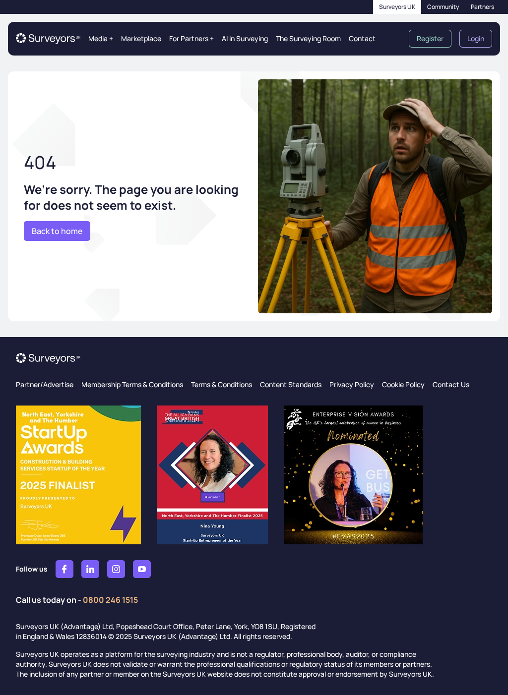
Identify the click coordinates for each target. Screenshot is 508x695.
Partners (482, 6)
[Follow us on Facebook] (64, 569)
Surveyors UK (397, 6)
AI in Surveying (245, 38)
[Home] (48, 38)
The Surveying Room (308, 38)
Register (430, 38)
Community (443, 6)
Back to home (57, 231)
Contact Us (451, 384)
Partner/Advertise (44, 384)
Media (100, 38)
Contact (362, 38)
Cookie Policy (403, 384)
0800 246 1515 (110, 599)
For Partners (191, 38)
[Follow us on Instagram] (116, 569)
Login (475, 38)
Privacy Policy (351, 384)
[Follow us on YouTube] (142, 569)
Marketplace (141, 38)
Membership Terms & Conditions (132, 384)
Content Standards (290, 384)
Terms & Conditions (221, 384)
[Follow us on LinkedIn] (90, 569)
